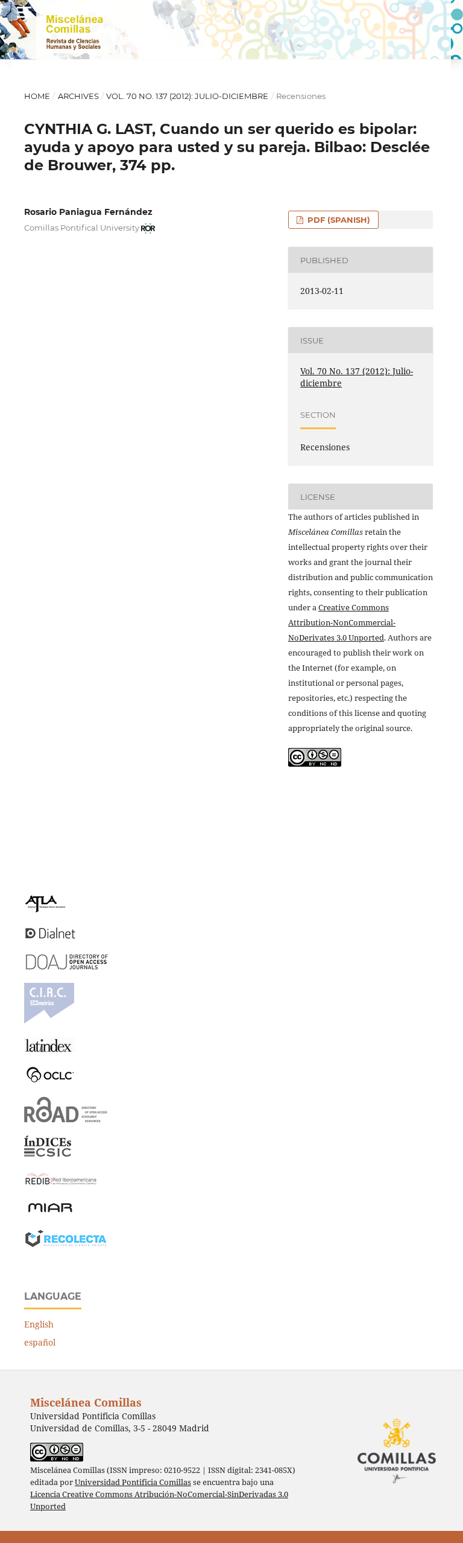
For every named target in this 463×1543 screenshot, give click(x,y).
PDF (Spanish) (337, 220)
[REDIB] (61, 1184)
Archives (78, 96)
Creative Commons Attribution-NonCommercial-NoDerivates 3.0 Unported (341, 622)
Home (37, 96)
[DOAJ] (66, 966)
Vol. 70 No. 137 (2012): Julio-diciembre (187, 96)
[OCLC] (52, 1080)
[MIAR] (50, 1211)
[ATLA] (45, 909)
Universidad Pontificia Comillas (133, 1482)
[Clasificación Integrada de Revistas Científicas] (49, 1020)
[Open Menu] (24, 12)
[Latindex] (49, 1049)
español (39, 1342)
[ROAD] (66, 1119)
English (39, 1324)
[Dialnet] (50, 938)
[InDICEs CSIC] (47, 1153)
